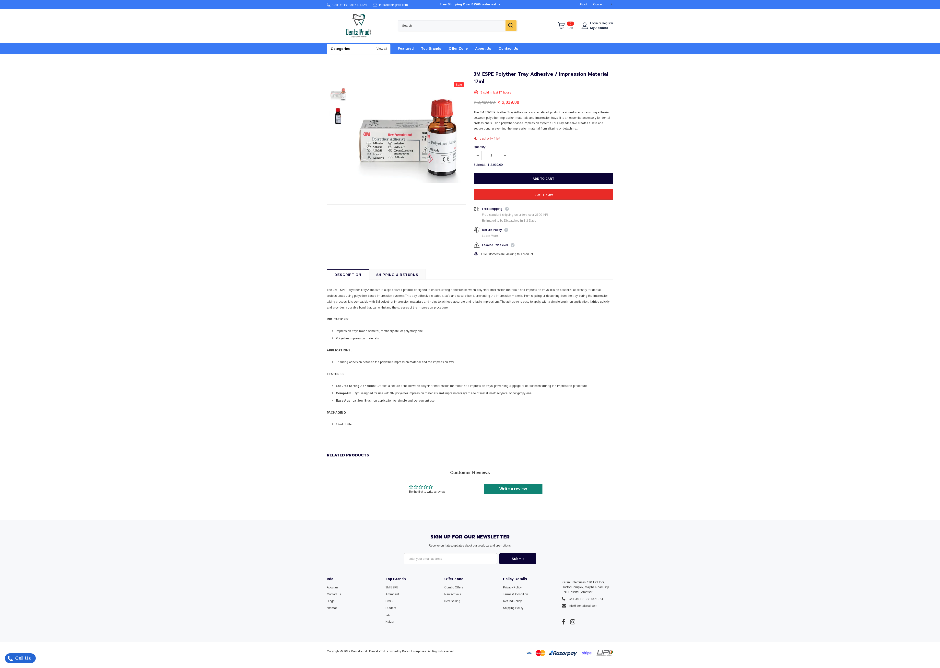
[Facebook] (563, 622)
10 (482, 254)
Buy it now (543, 195)
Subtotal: (480, 165)
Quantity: (480, 147)
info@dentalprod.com (393, 5)
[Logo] (358, 26)
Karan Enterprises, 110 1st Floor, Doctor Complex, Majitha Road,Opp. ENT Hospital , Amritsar (586, 587)
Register (607, 23)
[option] (408, 138)
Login (594, 23)
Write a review (513, 489)
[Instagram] (572, 622)
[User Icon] (584, 26)
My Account (599, 28)
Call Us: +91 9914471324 (349, 5)
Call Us (22, 658)
